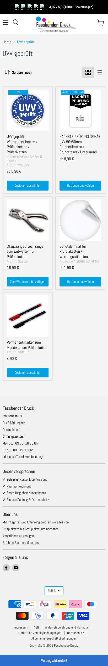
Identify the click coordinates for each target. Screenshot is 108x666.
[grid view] (88, 72)
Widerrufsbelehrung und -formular (67, 627)
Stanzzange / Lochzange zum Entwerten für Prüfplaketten (25, 251)
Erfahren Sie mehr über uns (21, 542)
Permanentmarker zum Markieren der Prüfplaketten (27, 345)
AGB (36, 627)
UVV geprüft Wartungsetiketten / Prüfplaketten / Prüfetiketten (22, 144)
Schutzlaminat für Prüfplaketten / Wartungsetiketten (74, 251)
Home (7, 42)
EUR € (51, 590)
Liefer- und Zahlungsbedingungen (39, 633)
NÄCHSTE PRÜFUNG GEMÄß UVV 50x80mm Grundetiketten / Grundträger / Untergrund (80, 144)
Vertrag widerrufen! (54, 660)
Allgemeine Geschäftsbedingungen (54, 638)
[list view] (99, 72)
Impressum (21, 627)
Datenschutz (75, 633)
